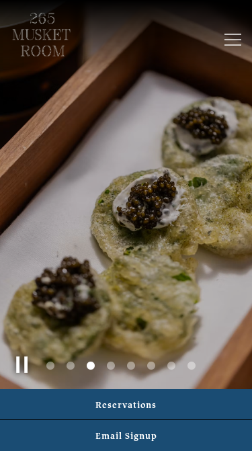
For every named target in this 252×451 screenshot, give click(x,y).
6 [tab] (151, 366)
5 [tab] (131, 366)
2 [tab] (70, 366)
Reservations (126, 404)
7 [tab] (171, 366)
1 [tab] (50, 366)
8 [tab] (191, 366)
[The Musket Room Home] (41, 33)
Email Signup (126, 435)
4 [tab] (111, 366)
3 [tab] (90, 366)
